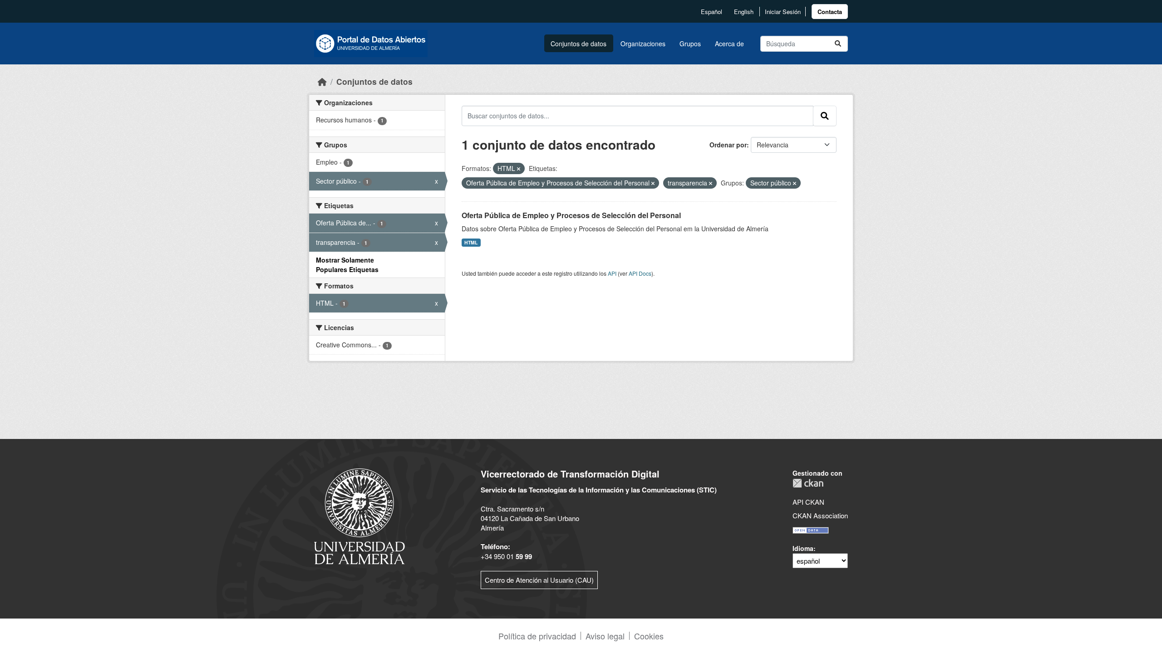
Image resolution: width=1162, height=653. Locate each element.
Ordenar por (728, 144)
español (711, 11)
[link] (830, 11)
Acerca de (729, 43)
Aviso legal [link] (605, 636)
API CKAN (808, 502)
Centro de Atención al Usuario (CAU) (539, 580)
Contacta (829, 11)
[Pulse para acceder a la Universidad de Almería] (359, 515)
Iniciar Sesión (783, 11)
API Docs (640, 273)
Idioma (803, 548)
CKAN (808, 483)
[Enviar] (838, 44)
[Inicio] (322, 81)
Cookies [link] (649, 636)
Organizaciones (642, 43)
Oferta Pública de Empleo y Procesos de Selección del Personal (571, 215)
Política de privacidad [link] (537, 636)
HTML (471, 242)
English (743, 11)
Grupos (690, 43)
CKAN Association (820, 515)
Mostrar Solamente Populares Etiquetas (347, 264)
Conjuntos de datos (578, 43)
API (612, 273)
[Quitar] (518, 168)
